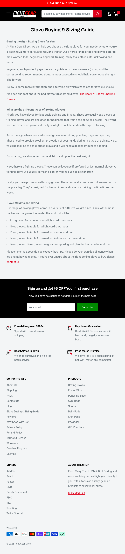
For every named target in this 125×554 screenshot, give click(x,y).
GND (9, 487)
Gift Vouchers (76, 427)
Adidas (10, 471)
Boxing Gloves (76, 385)
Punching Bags (77, 395)
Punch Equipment (17, 492)
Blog (9, 406)
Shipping (12, 390)
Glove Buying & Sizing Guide (23, 411)
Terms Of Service (16, 438)
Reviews (11, 416)
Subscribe (87, 307)
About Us (12, 385)
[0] (116, 14)
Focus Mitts (75, 390)
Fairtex (10, 481)
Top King (12, 508)
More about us (76, 492)
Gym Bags (74, 400)
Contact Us (13, 400)
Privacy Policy (15, 427)
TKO (9, 502)
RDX (9, 497)
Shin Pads (74, 416)
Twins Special (15, 513)
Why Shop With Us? (18, 422)
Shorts (72, 406)
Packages (73, 422)
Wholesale (12, 443)
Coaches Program (17, 448)
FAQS (10, 395)
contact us (13, 262)
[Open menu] (8, 14)
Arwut (10, 476)
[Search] (97, 13)
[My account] (109, 14)
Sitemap (11, 453)
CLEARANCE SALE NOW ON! (62, 3)
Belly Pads (74, 411)
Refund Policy (14, 432)
